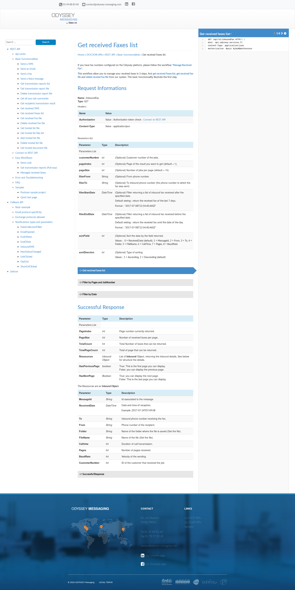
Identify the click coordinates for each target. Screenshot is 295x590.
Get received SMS (29, 108)
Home (81, 55)
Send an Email (27, 69)
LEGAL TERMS (106, 582)
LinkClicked (26, 257)
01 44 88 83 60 (71, 4)
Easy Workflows (23, 158)
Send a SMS (26, 64)
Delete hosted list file (31, 143)
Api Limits (20, 54)
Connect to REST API (26, 153)
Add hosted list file (30, 138)
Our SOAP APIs (192, 522)
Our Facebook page (155, 564)
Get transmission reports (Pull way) (38, 168)
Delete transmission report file (36, 94)
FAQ (17, 182)
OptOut (24, 262)
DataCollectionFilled (31, 227)
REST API (15, 49)
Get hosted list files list (32, 133)
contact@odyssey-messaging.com (103, 4)
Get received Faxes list (32, 113)
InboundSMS (27, 247)
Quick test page (28, 197)
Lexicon (14, 271)
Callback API (16, 202)
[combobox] (216, 33)
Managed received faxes (33, 173)
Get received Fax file (31, 118)
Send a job (26, 163)
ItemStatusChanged (30, 252)
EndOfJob (25, 242)
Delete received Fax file (32, 123)
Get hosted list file (29, 128)
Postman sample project (33, 192)
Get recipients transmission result (37, 103)
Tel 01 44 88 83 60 (152, 532)
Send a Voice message (31, 79)
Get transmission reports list (35, 84)
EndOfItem (26, 237)
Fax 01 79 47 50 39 (152, 536)
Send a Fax (26, 74)
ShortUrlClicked (28, 267)
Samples (19, 187)
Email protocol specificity (28, 212)
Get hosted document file (33, 148)
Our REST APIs (192, 518)
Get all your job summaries (34, 98)
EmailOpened (27, 232)
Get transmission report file (34, 89)
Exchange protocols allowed (30, 217)
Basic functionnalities (26, 59)
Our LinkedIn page (155, 555)
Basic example (22, 207)
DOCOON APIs (95, 55)
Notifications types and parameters (34, 222)
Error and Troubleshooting (29, 178)
